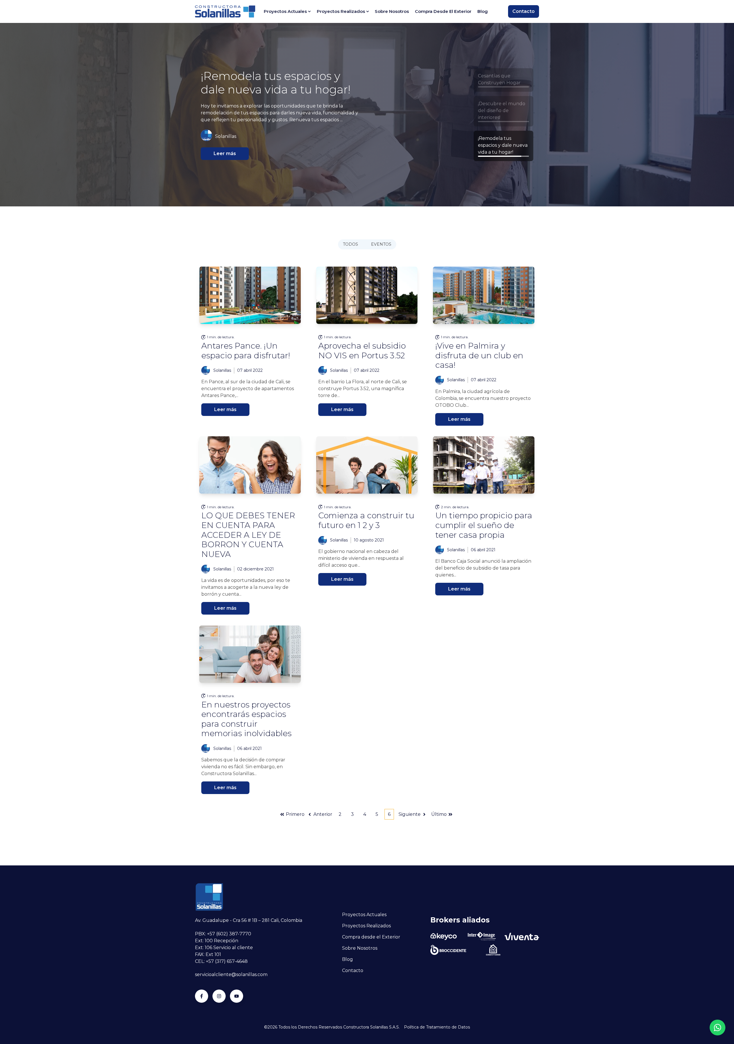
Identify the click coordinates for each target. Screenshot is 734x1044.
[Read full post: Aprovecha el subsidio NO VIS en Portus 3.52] (367, 295)
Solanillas (222, 370)
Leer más (225, 153)
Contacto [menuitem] (352, 970)
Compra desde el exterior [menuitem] (443, 11)
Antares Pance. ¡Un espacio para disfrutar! (245, 350)
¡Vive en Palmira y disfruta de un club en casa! (479, 355)
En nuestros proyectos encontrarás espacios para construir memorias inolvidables (246, 719)
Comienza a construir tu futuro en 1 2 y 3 (366, 520)
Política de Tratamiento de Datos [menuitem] (437, 1027)
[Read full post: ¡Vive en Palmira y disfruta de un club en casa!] (484, 295)
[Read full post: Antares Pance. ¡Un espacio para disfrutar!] (250, 295)
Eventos (381, 244)
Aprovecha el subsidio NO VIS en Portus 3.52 (362, 350)
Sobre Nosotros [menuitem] (359, 948)
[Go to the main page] (225, 11)
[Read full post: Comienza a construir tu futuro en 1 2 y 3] (367, 465)
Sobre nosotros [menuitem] (392, 11)
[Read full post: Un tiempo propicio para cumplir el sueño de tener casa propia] (484, 465)
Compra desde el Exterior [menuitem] (371, 937)
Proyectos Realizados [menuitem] (341, 11)
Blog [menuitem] (482, 11)
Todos (350, 244)
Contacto (523, 11)
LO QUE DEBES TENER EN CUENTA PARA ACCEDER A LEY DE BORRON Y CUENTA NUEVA (248, 535)
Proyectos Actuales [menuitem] (285, 11)
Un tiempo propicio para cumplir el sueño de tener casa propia (483, 525)
